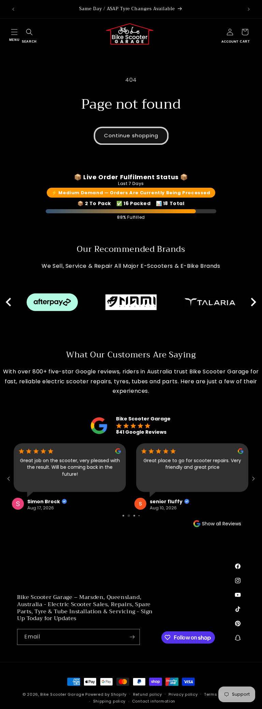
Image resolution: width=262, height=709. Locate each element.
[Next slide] (253, 302)
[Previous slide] (9, 302)
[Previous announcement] (13, 9)
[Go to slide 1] (120, 515)
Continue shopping (131, 135)
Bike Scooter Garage (62, 694)
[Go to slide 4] (136, 516)
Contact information (153, 701)
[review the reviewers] (25, 452)
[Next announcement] (248, 9)
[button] (14, 34)
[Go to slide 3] (131, 515)
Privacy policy (183, 694)
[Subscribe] (132, 637)
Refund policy (147, 694)
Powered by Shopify (106, 694)
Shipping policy (109, 701)
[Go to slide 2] (126, 516)
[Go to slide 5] (141, 515)
